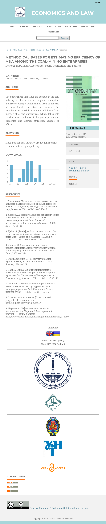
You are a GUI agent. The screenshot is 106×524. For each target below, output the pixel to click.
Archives (37, 26)
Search (64, 38)
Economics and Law (63, 13)
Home (12, 26)
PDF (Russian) (77, 128)
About (50, 26)
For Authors (88, 26)
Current (23, 26)
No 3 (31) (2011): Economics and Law (41, 50)
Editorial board (67, 26)
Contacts (53, 32)
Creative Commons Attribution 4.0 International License (59, 508)
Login (97, 2)
